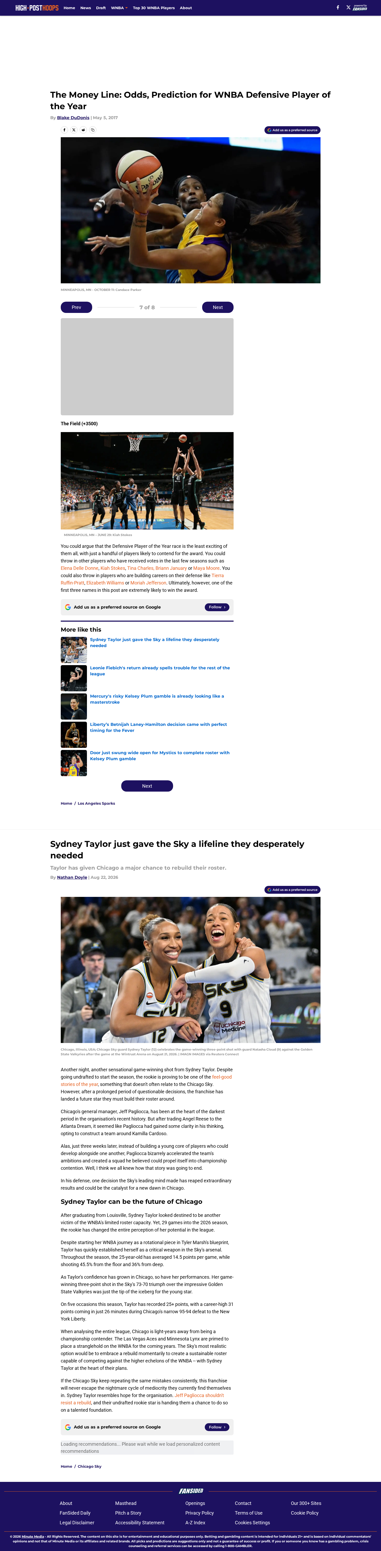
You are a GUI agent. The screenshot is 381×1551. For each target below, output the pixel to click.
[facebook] (338, 7)
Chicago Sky (89, 1466)
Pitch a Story (128, 1513)
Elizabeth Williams (105, 583)
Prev (76, 307)
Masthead (125, 1503)
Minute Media (33, 1536)
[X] (348, 7)
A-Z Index (195, 1522)
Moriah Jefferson (148, 583)
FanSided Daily (75, 1513)
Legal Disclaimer (77, 1522)
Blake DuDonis (73, 117)
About (186, 7)
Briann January (171, 568)
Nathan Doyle (72, 877)
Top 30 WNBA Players (154, 7)
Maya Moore (206, 568)
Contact (243, 1503)
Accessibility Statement (139, 1522)
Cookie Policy (305, 1513)
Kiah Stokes (113, 568)
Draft (101, 7)
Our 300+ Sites (306, 1503)
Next (218, 307)
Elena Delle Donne (79, 568)
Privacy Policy (199, 1513)
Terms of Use (249, 1513)
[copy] (92, 130)
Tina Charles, (140, 568)
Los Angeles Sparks (96, 803)
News (85, 7)
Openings (195, 1503)
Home (69, 7)
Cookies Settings (252, 1522)
